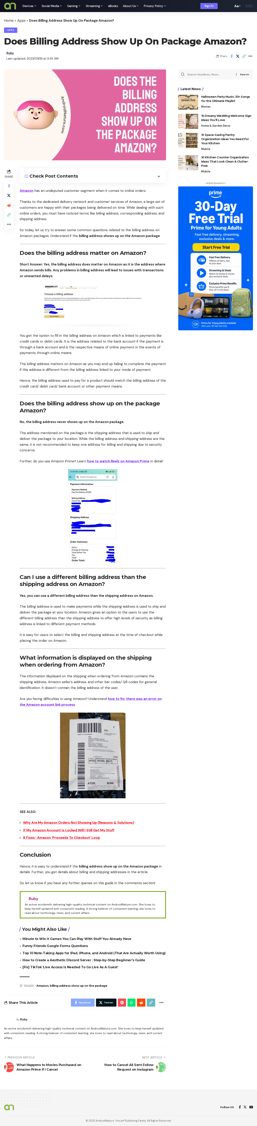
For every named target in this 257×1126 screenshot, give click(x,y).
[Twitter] (245, 1107)
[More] (250, 56)
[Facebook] (240, 1107)
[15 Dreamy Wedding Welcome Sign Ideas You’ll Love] (188, 121)
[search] (229, 6)
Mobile (205, 149)
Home (9, 20)
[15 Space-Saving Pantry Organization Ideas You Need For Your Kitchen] (188, 140)
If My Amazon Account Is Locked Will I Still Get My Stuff (68, 830)
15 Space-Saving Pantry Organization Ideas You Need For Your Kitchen (225, 139)
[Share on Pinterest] (122, 1003)
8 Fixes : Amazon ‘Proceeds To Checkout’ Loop (61, 837)
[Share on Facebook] (231, 56)
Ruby (10, 53)
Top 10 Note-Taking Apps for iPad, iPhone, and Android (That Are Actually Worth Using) (94, 953)
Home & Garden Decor (216, 125)
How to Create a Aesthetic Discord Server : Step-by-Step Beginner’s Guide (83, 960)
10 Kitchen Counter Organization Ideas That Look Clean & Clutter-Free (225, 162)
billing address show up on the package (78, 986)
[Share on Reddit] (9, 205)
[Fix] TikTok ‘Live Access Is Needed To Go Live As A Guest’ (70, 967)
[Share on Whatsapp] (131, 1003)
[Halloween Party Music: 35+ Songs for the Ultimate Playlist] (188, 102)
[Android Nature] (10, 6)
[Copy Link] (244, 56)
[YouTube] (251, 1107)
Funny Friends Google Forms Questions (55, 946)
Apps (21, 20)
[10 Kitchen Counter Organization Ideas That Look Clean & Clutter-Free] (188, 162)
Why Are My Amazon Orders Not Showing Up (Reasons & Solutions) (78, 822)
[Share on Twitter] (238, 56)
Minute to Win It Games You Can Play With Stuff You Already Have (76, 939)
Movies (205, 106)
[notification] (223, 6)
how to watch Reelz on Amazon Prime (118, 461)
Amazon (26, 190)
